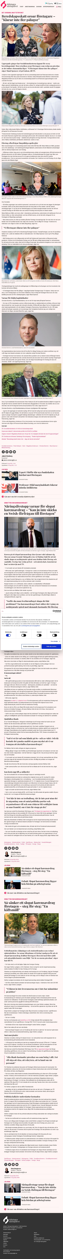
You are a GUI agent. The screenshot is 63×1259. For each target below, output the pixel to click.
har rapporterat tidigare (42, 1049)
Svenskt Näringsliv (46, 842)
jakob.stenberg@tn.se (10, 460)
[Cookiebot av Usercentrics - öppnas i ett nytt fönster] (54, 611)
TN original (28, 844)
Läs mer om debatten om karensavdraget (23, 893)
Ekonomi (39, 6)
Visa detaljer (54, 641)
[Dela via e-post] (14, 451)
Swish (17, 844)
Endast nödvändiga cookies (31, 646)
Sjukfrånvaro (29, 842)
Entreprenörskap (48, 6)
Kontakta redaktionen (39, 1238)
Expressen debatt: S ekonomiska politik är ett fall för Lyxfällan (19, 431)
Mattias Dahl (37, 842)
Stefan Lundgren (26, 1160)
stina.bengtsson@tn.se (20, 856)
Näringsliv (5, 1234)
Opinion (5, 1239)
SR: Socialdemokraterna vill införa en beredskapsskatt (17, 428)
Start (21, 6)
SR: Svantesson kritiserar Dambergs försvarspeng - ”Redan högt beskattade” (24, 436)
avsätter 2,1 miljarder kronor (19, 700)
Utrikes (5, 1243)
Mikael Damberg (6, 447)
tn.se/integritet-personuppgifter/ (30, 625)
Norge (39, 844)
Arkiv (35, 1236)
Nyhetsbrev (36, 1234)
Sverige (34, 844)
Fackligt (22, 844)
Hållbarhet (5, 1241)
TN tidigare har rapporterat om (42, 811)
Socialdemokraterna (7, 446)
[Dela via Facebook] (3, 451)
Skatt (23, 446)
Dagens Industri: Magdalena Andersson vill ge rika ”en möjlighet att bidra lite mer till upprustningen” (30, 434)
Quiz (4, 1246)
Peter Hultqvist (17, 446)
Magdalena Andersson (32, 446)
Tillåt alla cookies (51, 646)
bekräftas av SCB (26, 1020)
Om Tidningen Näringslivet (40, 1241)
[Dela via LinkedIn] (10, 451)
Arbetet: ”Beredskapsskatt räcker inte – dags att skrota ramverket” (21, 439)
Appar (35, 1232)
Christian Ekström (44, 446)
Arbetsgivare (7, 842)
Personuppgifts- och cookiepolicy (42, 1239)
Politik (23, 842)
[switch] (23, 635)
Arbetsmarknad (30, 6)
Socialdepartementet (51, 1158)
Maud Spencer (54, 446)
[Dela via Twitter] (7, 451)
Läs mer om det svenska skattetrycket (19, 496)
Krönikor (5, 1245)
